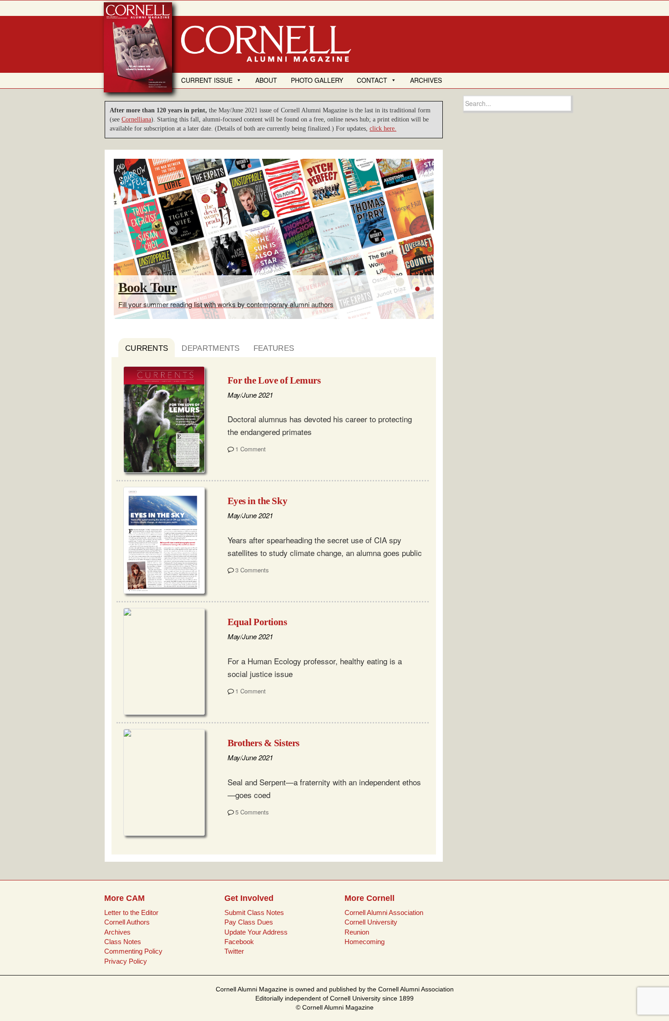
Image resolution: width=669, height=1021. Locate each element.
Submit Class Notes (254, 912)
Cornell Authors (127, 922)
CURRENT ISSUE (207, 80)
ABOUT (266, 80)
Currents (146, 348)
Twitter (234, 951)
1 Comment (250, 449)
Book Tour (147, 287)
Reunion (357, 932)
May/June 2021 (250, 394)
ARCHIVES (426, 80)
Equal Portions (257, 622)
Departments (210, 348)
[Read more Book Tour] (274, 239)
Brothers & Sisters (263, 743)
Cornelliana (136, 119)
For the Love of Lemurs (274, 380)
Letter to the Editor (131, 912)
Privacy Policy (125, 961)
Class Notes (122, 941)
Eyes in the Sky (258, 500)
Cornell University (371, 922)
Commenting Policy (133, 951)
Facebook (239, 941)
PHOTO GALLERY (317, 80)
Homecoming (365, 941)
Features (273, 348)
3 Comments (252, 570)
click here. (383, 128)
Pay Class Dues (248, 922)
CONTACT (372, 80)
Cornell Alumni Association (384, 912)
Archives (117, 932)
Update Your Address (256, 932)
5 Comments (252, 812)
